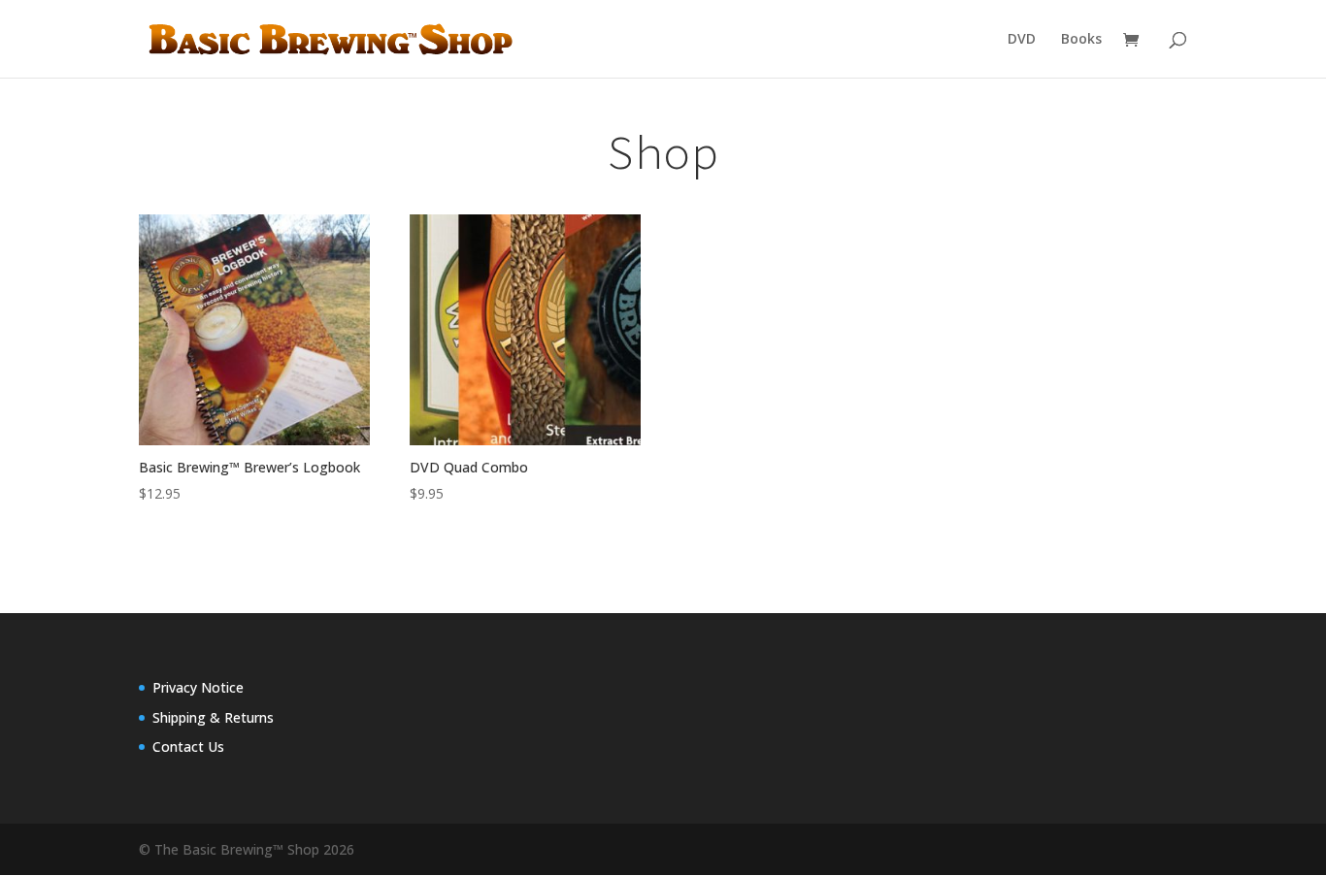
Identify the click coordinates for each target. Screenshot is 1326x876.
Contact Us (188, 746)
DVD (1022, 40)
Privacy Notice (198, 687)
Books (1081, 40)
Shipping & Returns (213, 717)
